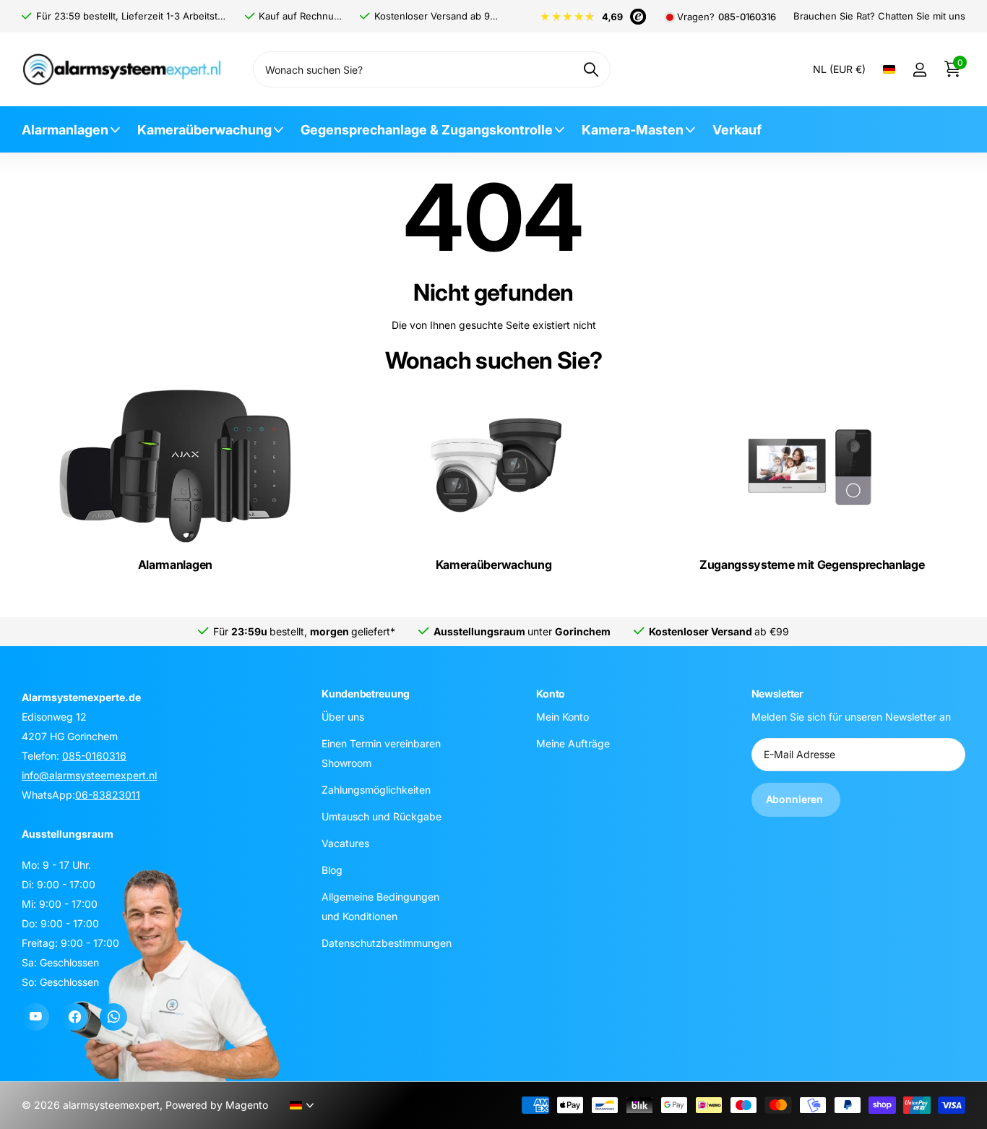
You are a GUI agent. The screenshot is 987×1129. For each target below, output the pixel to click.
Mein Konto (562, 716)
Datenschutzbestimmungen (387, 942)
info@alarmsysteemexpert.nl (89, 775)
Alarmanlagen (65, 129)
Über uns (343, 716)
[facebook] (74, 1017)
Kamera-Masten (633, 129)
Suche (591, 69)
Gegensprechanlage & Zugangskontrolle (427, 129)
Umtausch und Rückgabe (381, 816)
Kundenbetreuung (366, 693)
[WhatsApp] (113, 1017)
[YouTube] (35, 1017)
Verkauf (737, 129)
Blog (332, 869)
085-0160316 (747, 17)
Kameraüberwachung (204, 129)
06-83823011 (107, 795)
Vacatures (345, 842)
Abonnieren (796, 799)
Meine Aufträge (573, 743)
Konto (550, 693)
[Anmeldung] (919, 69)
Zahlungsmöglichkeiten (376, 789)
